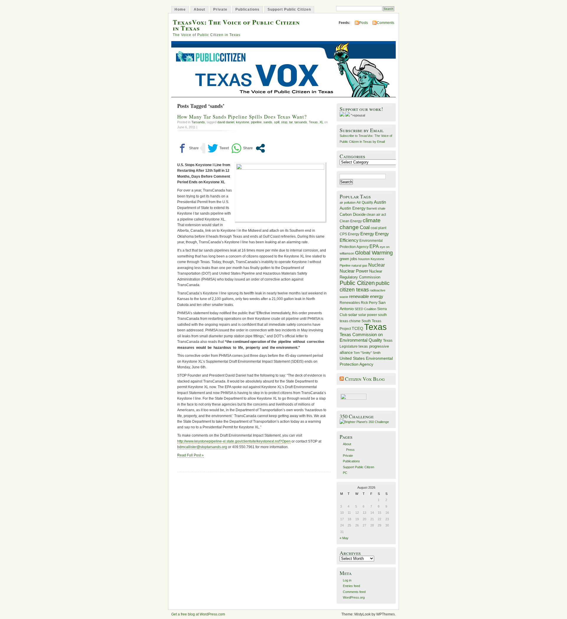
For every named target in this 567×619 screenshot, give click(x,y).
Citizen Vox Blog (365, 378)
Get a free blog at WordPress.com (198, 614)
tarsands (300, 122)
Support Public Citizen (289, 9)
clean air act (376, 215)
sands (267, 122)
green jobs (348, 259)
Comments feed (354, 592)
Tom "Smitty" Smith (367, 352)
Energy (367, 233)
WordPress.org (354, 597)
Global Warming (374, 253)
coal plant (378, 228)
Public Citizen (357, 283)
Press (350, 449)
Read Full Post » (190, 455)
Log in (347, 580)
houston (364, 259)
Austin (380, 202)
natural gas (359, 265)
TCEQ (357, 328)
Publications (247, 9)
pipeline (256, 122)
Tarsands (198, 122)
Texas (313, 122)
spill (276, 122)
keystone (242, 122)
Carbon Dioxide (353, 214)
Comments (385, 23)
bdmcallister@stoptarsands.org (202, 447)
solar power (367, 315)
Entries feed (351, 586)
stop (284, 122)
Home (180, 9)
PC (345, 472)
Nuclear (376, 265)
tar (291, 122)
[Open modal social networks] (260, 148)
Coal (365, 227)
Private (220, 9)
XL (321, 122)
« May (344, 538)
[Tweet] (218, 148)
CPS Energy (349, 234)
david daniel (225, 122)
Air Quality (364, 202)
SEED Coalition (365, 309)
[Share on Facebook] (188, 148)
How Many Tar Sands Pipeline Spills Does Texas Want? (242, 116)
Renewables (350, 303)
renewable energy (366, 296)
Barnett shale (375, 208)
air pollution (348, 202)
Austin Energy (353, 208)
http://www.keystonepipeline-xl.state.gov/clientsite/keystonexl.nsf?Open (234, 441)
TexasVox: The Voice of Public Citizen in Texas (236, 24)
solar (352, 314)
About (199, 9)
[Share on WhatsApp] (242, 148)
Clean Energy (351, 221)
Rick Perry (369, 303)
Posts (363, 23)
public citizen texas (365, 286)
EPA (374, 246)
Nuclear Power (354, 271)
